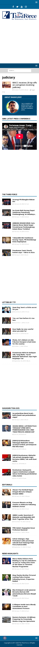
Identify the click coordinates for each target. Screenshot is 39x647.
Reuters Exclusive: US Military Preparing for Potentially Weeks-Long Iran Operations (23, 619)
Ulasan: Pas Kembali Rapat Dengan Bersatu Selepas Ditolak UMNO (22, 492)
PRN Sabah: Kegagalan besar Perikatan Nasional (23, 529)
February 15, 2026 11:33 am (22, 623)
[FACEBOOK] (13, 7)
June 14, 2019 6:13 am (20, 478)
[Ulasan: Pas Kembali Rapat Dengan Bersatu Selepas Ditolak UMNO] (6, 492)
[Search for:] (19, 71)
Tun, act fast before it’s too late (23, 319)
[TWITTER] (17, 7)
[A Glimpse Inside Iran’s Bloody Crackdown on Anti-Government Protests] (6, 607)
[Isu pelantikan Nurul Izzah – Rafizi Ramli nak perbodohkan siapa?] (6, 415)
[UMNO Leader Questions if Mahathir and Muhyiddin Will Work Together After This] (6, 517)
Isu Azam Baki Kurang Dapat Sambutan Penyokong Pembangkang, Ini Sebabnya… (24, 212)
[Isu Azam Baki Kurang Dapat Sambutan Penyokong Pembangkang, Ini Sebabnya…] (6, 212)
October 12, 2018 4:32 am (21, 333)
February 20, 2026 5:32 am (21, 583)
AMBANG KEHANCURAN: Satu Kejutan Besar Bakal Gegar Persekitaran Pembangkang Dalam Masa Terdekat (23, 226)
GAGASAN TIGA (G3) (10, 408)
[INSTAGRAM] (26, 7)
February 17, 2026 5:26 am (21, 217)
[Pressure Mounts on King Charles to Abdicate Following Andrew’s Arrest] (6, 505)
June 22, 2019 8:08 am (20, 463)
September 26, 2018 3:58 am (22, 361)
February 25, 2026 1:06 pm (21, 569)
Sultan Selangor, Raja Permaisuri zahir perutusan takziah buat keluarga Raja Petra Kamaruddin (23, 542)
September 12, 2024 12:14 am (22, 547)
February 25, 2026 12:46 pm (22, 496)
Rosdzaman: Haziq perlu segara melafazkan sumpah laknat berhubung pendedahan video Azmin (24, 473)
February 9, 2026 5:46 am (21, 255)
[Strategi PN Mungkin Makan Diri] (6, 202)
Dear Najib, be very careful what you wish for (22, 330)
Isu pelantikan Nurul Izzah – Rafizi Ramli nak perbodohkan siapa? (24, 415)
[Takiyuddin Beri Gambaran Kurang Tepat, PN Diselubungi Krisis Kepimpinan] (6, 240)
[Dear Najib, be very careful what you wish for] (6, 331)
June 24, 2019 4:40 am (20, 449)
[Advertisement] (19, 42)
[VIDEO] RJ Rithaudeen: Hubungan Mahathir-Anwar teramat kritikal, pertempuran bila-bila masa (24, 444)
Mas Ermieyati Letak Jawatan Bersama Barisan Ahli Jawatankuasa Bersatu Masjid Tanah (24, 593)
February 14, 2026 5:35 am (21, 231)
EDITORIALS (7, 485)
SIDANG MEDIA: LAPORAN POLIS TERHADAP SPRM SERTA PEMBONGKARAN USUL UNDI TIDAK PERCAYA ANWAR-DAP (24, 429)
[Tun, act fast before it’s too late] (6, 320)
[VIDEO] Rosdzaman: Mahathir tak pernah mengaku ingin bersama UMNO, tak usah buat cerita (24, 458)
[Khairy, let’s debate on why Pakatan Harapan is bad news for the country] (6, 342)
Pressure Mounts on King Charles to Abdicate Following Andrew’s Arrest (24, 504)
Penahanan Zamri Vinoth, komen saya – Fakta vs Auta (23, 251)
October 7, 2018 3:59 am (21, 346)
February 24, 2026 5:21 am (21, 204)
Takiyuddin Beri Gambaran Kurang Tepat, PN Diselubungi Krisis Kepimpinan (24, 240)
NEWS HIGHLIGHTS (10, 553)
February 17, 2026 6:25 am (21, 611)
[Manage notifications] (4, 638)
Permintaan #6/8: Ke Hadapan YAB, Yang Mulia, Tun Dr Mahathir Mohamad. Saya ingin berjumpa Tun (24, 356)
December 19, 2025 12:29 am (22, 521)
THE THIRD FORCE (9, 194)
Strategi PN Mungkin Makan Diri (23, 200)
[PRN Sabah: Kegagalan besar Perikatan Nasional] (6, 530)
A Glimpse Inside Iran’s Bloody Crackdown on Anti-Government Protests (24, 606)
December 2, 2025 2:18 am (21, 532)
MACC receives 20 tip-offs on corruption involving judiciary (24, 85)
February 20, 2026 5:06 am (21, 598)
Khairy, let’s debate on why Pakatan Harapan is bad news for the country (24, 342)
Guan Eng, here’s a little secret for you (24, 308)
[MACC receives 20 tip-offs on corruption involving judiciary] (6, 85)
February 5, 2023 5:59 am (21, 419)
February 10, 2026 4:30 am (21, 244)
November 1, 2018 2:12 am (21, 322)
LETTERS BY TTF (9, 302)
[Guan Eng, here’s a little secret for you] (6, 309)
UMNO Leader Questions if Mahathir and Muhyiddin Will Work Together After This (23, 517)
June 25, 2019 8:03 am (20, 434)
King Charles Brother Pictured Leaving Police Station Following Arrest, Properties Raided (24, 578)
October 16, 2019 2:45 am (21, 90)
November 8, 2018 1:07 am (21, 312)
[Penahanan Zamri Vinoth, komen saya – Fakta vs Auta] (6, 253)
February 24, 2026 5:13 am (21, 509)
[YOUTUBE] (22, 7)
